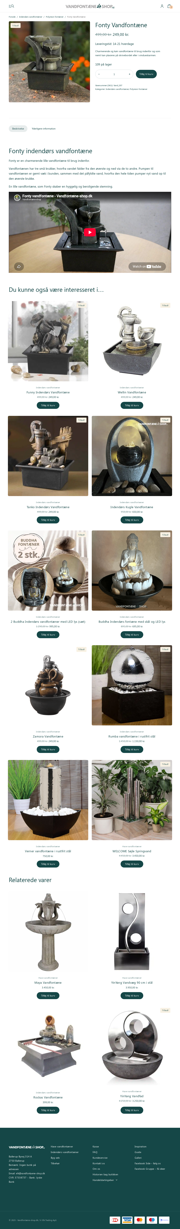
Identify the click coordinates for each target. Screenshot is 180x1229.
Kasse (96, 1146)
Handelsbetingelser (103, 1180)
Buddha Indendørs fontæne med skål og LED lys (132, 621)
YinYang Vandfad (131, 1096)
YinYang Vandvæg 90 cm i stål (132, 982)
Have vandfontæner (132, 846)
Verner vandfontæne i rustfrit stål (48, 851)
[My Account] (162, 6)
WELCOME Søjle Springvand (131, 851)
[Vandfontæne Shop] (90, 6)
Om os (96, 1168)
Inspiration (141, 1146)
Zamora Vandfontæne (48, 736)
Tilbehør (55, 1163)
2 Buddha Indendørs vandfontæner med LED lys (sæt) (48, 621)
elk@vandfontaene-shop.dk (30, 1173)
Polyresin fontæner (54, 16)
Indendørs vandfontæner (30, 16)
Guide (138, 1152)
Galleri (138, 1157)
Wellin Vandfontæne (132, 392)
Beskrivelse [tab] (18, 128)
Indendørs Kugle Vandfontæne (132, 507)
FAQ (95, 1152)
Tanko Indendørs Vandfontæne (48, 507)
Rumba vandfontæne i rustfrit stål (131, 736)
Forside (12, 16)
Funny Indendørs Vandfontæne (48, 392)
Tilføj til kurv (146, 74)
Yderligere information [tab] (44, 128)
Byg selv (55, 1157)
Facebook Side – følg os (148, 1163)
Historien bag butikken (105, 1174)
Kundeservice (100, 1157)
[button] (84, 27)
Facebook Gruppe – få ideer (150, 1168)
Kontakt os (99, 1163)
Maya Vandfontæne (48, 982)
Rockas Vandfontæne (48, 1097)
